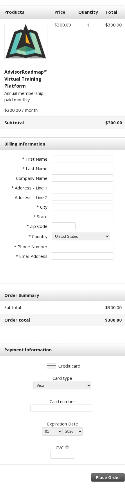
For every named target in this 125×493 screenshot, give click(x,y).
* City (42, 207)
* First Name (35, 159)
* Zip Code (37, 226)
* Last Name (35, 168)
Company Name (32, 178)
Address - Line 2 (31, 197)
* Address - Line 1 (29, 188)
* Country (38, 236)
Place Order (108, 477)
